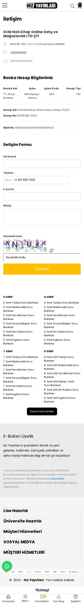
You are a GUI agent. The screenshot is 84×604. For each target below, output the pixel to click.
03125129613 (18, 53)
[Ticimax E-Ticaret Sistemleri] (42, 590)
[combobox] (8, 180)
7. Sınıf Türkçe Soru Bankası (20, 357)
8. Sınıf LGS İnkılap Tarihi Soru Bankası (59, 383)
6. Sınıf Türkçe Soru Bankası (61, 302)
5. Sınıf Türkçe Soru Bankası (20, 302)
